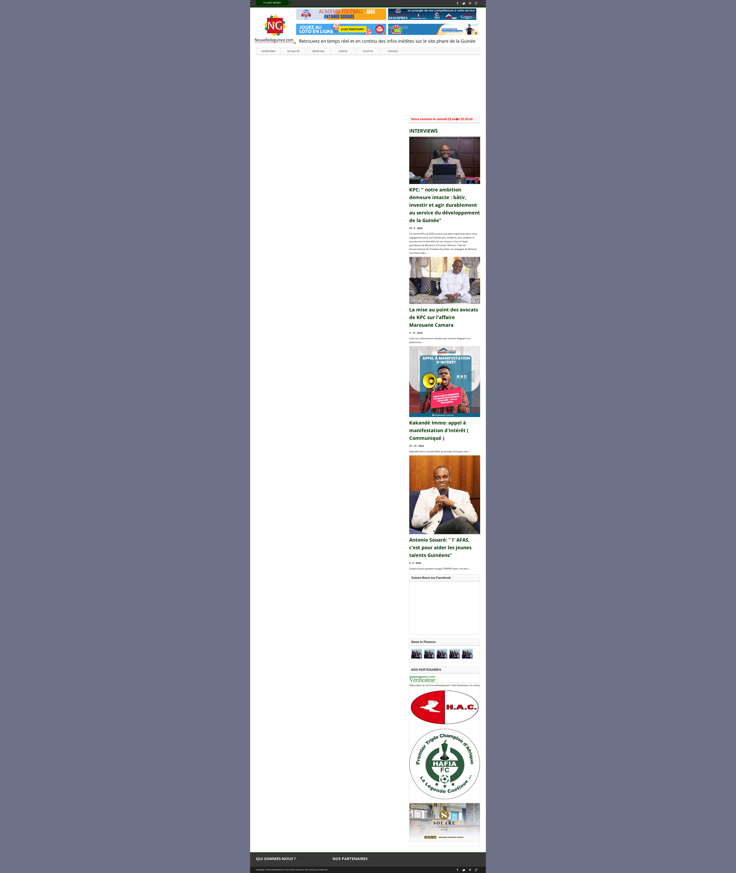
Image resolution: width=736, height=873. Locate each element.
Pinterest (470, 3)
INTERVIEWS (268, 51)
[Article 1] (416, 653)
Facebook (457, 3)
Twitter (463, 3)
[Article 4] (454, 653)
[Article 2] (429, 653)
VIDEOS (343, 51)
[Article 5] (467, 653)
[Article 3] (442, 653)
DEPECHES (318, 51)
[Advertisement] (368, 85)
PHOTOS (368, 51)
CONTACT (393, 51)
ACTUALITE (293, 51)
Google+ (476, 3)
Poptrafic (323, 869)
